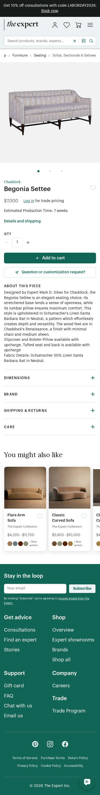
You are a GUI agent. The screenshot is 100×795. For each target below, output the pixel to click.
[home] (21, 25)
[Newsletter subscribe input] (35, 589)
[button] (67, 25)
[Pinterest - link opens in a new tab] (35, 744)
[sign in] (55, 25)
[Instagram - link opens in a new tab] (50, 744)
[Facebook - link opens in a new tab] (65, 744)
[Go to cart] (78, 25)
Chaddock (12, 182)
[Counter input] (50, 242)
